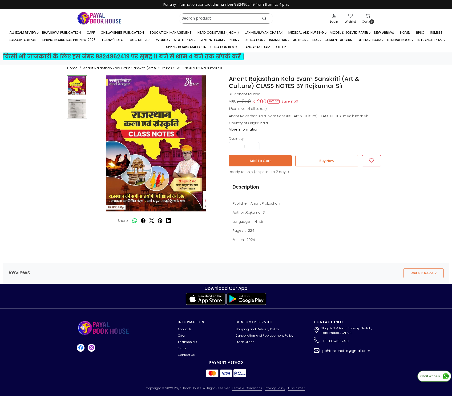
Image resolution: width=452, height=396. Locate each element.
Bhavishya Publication (61, 32)
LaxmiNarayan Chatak (263, 32)
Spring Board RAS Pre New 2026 (69, 39)
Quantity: (236, 138)
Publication (253, 39)
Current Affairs (338, 39)
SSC (315, 39)
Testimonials (187, 342)
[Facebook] (81, 347)
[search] (264, 18)
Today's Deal (112, 39)
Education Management (171, 32)
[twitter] (151, 220)
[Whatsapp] (134, 220)
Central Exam (211, 39)
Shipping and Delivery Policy (257, 329)
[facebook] (143, 220)
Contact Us (186, 355)
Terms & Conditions (247, 388)
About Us (184, 329)
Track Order (244, 342)
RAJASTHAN (278, 39)
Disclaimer (296, 388)
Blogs (182, 348)
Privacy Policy (275, 388)
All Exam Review (22, 32)
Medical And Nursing (306, 32)
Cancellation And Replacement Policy (264, 335)
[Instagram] (92, 347)
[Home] (99, 18)
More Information (243, 129)
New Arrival (384, 32)
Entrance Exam (430, 39)
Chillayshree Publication (122, 32)
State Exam (184, 39)
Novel (405, 32)
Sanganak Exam (257, 47)
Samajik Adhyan (22, 39)
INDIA (233, 39)
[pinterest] (160, 220)
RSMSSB (436, 32)
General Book (399, 39)
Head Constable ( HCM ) (218, 32)
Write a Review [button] (423, 273)
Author (299, 39)
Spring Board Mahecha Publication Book (202, 47)
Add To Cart (260, 160)
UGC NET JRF (140, 39)
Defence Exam (369, 39)
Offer (281, 47)
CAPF (91, 32)
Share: (123, 220)
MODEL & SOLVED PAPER (349, 32)
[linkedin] (168, 220)
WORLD (162, 39)
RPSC (420, 32)
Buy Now (326, 160)
